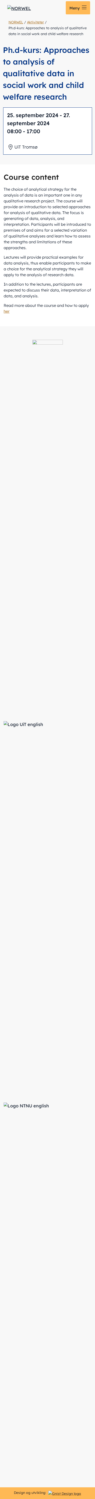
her (7, 311)
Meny (75, 8)
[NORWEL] (19, 8)
